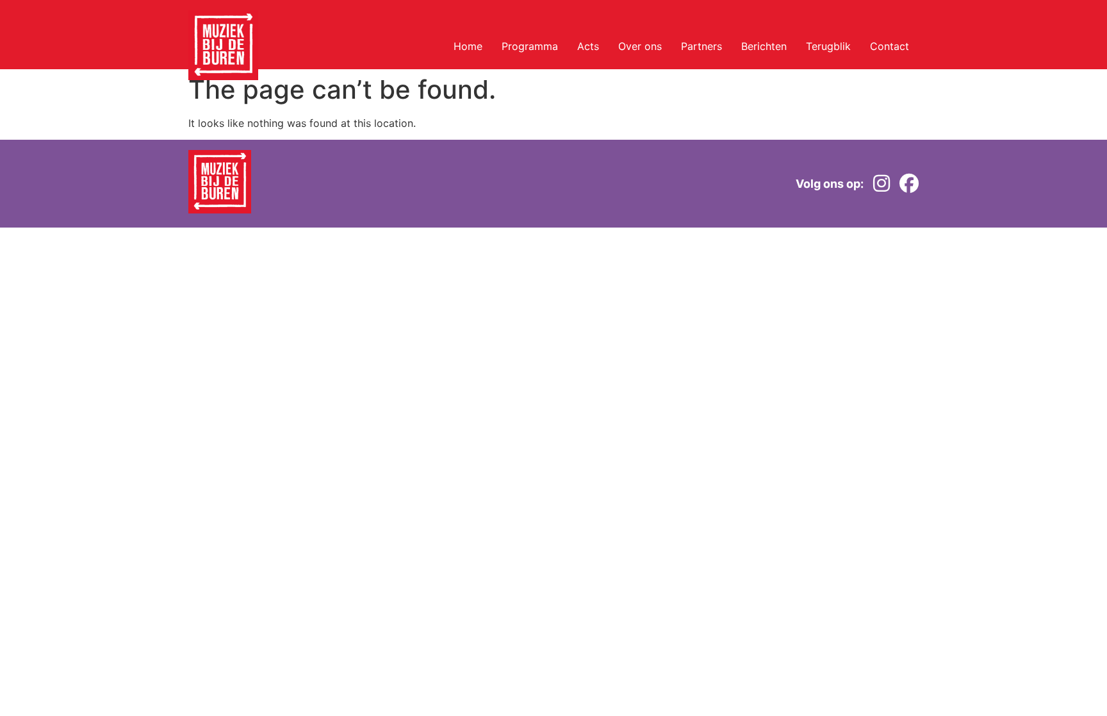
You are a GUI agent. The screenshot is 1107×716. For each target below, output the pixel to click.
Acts (588, 46)
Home (468, 46)
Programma (530, 46)
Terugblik (828, 46)
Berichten (764, 46)
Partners (701, 46)
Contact (889, 46)
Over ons (640, 46)
